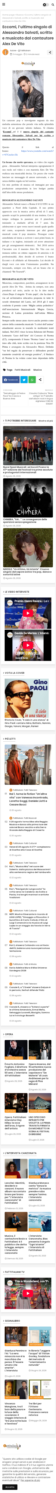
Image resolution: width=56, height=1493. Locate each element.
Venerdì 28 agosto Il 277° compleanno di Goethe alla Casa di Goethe (30, 848)
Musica (19, 14)
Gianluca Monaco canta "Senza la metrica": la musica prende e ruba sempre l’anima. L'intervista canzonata (40, 1191)
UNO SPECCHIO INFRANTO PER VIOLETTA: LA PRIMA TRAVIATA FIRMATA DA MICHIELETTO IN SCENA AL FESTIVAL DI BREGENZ (39, 1126)
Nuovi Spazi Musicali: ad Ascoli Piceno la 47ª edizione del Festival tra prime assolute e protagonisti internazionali (28, 470)
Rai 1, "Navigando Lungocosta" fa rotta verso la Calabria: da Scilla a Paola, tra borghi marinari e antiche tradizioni (29, 893)
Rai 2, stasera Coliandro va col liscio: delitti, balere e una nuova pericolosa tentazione (29, 948)
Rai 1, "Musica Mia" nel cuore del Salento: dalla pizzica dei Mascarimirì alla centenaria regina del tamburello (30, 869)
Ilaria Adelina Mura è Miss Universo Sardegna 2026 (28, 969)
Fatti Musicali (22, 369)
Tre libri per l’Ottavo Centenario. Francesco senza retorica (38, 1409)
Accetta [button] (9, 1487)
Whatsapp (32, 379)
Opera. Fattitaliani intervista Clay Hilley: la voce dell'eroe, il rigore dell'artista (15, 1123)
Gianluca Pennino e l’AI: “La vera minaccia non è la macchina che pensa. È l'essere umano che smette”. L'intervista (16, 1360)
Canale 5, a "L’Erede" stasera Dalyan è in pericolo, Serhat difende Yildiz (29, 989)
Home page (8, 14)
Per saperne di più (30, 1480)
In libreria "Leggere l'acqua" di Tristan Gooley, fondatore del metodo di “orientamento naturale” (39, 1357)
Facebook (13, 379)
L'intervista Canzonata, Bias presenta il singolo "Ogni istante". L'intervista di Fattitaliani (39, 1243)
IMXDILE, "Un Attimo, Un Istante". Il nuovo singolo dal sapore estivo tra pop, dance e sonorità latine (27, 572)
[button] (53, 5)
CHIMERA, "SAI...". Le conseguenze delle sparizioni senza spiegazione (25, 520)
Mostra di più (46, 420)
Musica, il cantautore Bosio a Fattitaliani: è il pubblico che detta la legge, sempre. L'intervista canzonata (16, 1244)
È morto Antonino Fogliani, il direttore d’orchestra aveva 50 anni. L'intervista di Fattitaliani (16, 1070)
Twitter (24, 379)
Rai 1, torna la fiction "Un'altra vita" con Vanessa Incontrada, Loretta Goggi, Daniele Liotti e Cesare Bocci (28, 799)
